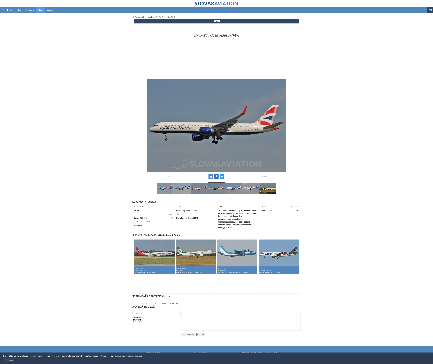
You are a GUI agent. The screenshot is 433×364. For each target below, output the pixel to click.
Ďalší (264, 176)
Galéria (40, 10)
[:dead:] (140, 320)
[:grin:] (138, 317)
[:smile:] (134, 317)
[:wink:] (140, 317)
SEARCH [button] (217, 21)
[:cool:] (136, 317)
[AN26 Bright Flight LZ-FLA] (237, 253)
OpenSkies (138, 225)
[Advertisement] (216, 59)
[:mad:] (136, 320)
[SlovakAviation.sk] (216, 3)
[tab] (216, 21)
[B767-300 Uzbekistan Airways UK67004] (267, 188)
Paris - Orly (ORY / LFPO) (186, 210)
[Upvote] (211, 177)
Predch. (168, 176)
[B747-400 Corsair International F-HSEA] (233, 188)
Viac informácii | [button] (120, 356)
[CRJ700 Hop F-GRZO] (199, 188)
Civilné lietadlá (147, 17)
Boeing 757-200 (140, 218)
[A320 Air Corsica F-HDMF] (250, 188)
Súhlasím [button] (9, 360)
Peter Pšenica (266, 210)
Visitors (50, 10)
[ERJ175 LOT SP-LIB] (279, 253)
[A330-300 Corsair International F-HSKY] (182, 188)
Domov (137, 17)
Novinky (10, 10)
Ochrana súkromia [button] (135, 356)
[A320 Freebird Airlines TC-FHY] (196, 253)
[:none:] (134, 320)
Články (18, 10)
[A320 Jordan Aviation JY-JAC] (165, 188)
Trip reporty (29, 10)
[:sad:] (138, 320)
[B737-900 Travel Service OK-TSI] (154, 253)
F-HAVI (136, 210)
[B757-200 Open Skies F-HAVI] (216, 188)
